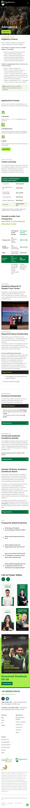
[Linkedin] (7, 698)
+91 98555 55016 (10, 691)
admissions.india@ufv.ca (8, 694)
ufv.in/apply (12, 119)
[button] (7, 594)
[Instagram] (3, 698)
